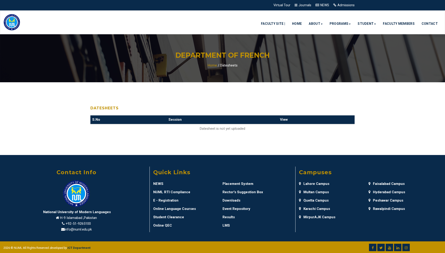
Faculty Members (399, 23)
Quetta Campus (316, 200)
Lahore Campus (316, 184)
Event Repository (236, 209)
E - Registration (165, 200)
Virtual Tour (281, 5)
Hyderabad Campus (389, 192)
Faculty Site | (273, 23)
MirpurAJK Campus (319, 217)
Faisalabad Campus (389, 184)
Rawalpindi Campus (389, 209)
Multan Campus (316, 192)
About (314, 23)
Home (297, 23)
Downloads (231, 200)
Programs (339, 23)
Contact (430, 23)
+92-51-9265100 (78, 223)
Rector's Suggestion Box (242, 192)
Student (366, 23)
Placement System (237, 184)
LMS (226, 225)
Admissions (346, 5)
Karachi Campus (316, 209)
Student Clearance (168, 217)
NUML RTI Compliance (171, 192)
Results (228, 217)
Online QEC (162, 225)
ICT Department (78, 248)
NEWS (324, 5)
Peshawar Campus (388, 200)
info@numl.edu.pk (78, 229)
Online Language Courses (174, 209)
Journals (305, 5)
